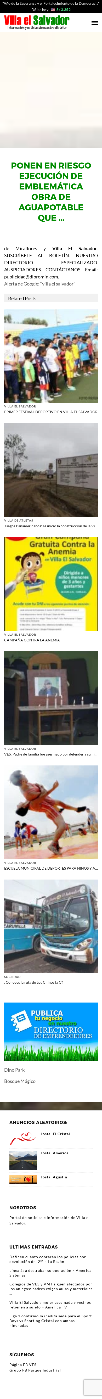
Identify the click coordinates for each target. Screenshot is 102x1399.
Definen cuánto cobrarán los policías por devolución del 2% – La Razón (47, 1259)
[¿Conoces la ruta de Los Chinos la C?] (51, 925)
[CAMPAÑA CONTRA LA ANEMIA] (51, 583)
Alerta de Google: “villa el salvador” (39, 284)
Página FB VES (22, 1364)
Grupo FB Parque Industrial (35, 1370)
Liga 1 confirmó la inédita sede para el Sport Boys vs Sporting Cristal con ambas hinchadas (50, 1321)
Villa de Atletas (18, 520)
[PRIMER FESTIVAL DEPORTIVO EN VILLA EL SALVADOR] (51, 355)
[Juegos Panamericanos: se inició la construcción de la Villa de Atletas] (51, 469)
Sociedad (12, 976)
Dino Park (14, 1070)
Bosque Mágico (20, 1081)
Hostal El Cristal (54, 1134)
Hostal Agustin (53, 1177)
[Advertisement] (51, 86)
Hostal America (54, 1153)
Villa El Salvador (20, 406)
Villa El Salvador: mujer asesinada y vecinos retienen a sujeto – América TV (50, 1304)
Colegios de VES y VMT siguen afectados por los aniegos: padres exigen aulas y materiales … (51, 1289)
